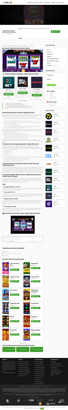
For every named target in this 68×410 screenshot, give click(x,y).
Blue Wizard (13, 290)
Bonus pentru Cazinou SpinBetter (24, 369)
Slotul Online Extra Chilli (38, 377)
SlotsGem (56, 122)
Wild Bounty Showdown (34, 291)
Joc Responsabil (53, 361)
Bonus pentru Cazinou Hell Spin (24, 363)
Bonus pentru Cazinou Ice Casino (24, 365)
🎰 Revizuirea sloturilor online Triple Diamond (14, 103)
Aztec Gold (13, 330)
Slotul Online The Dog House (39, 373)
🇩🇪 (20, 38)
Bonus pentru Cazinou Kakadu (23, 373)
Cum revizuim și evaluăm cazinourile (57, 365)
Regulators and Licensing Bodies (56, 371)
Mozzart (55, 202)
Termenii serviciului (54, 367)
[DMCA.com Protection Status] (62, 402)
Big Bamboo (34, 263)
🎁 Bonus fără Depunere (36, 349)
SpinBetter (56, 170)
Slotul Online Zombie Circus (39, 375)
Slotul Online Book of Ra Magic (40, 367)
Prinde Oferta (8, 94)
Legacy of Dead (14, 277)
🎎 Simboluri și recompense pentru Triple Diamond (15, 104)
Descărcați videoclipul (23, 224)
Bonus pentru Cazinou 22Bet (23, 361)
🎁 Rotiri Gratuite (23, 349)
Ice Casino (56, 154)
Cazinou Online (30, 2)
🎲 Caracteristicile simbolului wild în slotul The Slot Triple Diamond (18, 105)
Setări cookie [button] (37, 408)
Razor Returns (35, 277)
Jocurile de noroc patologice (55, 363)
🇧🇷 (21, 38)
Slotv (55, 194)
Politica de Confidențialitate (55, 373)
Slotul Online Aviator (38, 379)
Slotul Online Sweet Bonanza (39, 369)
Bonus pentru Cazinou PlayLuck (24, 367)
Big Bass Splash (35, 330)
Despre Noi (62, 2)
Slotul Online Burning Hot (39, 365)
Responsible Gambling (54, 369)
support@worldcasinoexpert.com (10, 372)
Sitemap (52, 375)
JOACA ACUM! (15, 269)
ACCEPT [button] (42, 408)
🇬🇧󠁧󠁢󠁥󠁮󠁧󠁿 (19, 38)
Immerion (56, 146)
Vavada (55, 130)
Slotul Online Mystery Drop (39, 383)
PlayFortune (10, 33)
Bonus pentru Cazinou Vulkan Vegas (24, 371)
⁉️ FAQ (7, 108)
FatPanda (56, 138)
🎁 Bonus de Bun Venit (8, 349)
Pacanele (41, 2)
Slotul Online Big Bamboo (39, 361)
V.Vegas (55, 162)
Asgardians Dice (15, 303)
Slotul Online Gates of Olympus (40, 371)
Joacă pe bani (56, 31)
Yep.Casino (56, 114)
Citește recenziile (8, 96)
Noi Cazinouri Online (22, 375)
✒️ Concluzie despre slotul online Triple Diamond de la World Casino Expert (19, 107)
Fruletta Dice (35, 303)
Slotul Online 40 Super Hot (39, 363)
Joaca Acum (57, 116)
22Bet (55, 186)
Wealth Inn (34, 317)
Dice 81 (12, 317)
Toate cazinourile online (22, 100)
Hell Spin (55, 178)
